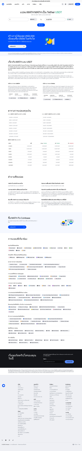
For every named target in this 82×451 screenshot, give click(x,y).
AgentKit (52, 409)
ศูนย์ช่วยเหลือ (68, 386)
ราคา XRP (67, 409)
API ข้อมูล (52, 403)
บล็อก (19, 391)
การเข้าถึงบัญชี (68, 396)
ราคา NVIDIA (68, 414)
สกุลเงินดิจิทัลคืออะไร (22, 429)
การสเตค (35, 412)
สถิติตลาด (20, 416)
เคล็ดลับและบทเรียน (22, 421)
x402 (51, 396)
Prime (35, 410)
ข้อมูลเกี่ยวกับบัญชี (69, 393)
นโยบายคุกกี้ (20, 402)
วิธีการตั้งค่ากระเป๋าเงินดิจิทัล (23, 432)
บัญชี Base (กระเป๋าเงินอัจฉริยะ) (56, 393)
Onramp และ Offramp (54, 395)
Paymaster (52, 400)
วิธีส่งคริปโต (20, 434)
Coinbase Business (38, 402)
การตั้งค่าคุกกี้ (20, 403)
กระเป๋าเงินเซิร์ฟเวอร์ (54, 389)
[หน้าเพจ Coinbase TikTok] (12, 440)
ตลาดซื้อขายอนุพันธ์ (38, 417)
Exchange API (53, 414)
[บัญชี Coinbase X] (2, 440)
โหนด (51, 407)
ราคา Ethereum (68, 406)
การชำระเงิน (36, 404)
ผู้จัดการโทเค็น (36, 406)
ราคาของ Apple (68, 415)
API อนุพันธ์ (52, 419)
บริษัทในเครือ (20, 389)
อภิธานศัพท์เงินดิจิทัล (22, 423)
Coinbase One (37, 389)
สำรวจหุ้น (20, 414)
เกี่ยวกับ (19, 386)
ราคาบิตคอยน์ (68, 404)
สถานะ (66, 400)
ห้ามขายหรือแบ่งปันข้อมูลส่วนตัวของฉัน (25, 406)
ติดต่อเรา (67, 387)
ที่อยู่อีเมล (44, 358)
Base (51, 387)
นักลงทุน (19, 396)
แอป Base (36, 387)
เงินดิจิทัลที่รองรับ (68, 398)
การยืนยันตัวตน (68, 391)
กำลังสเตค (52, 411)
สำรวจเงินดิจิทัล (21, 413)
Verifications (52, 405)
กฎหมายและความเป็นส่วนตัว (23, 400)
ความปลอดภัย (20, 395)
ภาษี (19, 436)
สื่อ (18, 393)
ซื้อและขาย (36, 386)
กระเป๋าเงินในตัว (53, 391)
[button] (16, 4)
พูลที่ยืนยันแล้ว (36, 419)
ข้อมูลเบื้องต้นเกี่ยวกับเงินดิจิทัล (24, 420)
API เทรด (51, 398)
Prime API (52, 418)
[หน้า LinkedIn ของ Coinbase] (5, 440)
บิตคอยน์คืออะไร (21, 427)
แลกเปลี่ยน (36, 414)
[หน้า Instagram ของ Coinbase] (9, 440)
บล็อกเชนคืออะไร (21, 430)
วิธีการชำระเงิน (68, 395)
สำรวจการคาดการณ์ (38, 396)
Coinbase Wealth (37, 391)
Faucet (51, 412)
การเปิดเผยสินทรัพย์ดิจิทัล (23, 408)
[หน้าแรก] (3, 4)
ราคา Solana (68, 408)
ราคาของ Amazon (69, 419)
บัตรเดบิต (35, 395)
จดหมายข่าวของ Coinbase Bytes (25, 418)
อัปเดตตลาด (20, 425)
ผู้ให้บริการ (20, 398)
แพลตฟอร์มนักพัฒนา (54, 386)
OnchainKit (52, 402)
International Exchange (39, 415)
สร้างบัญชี (67, 389)
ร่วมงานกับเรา (20, 387)
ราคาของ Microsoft (69, 417)
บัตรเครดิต (36, 393)
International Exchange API (56, 416)
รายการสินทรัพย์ (37, 401)
